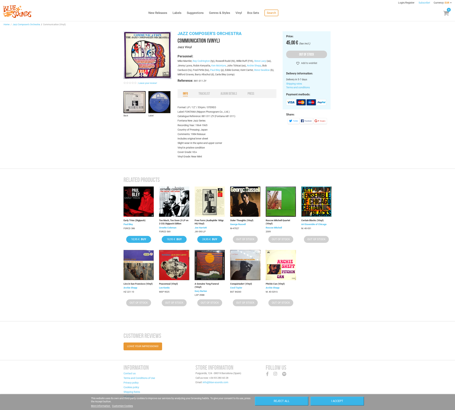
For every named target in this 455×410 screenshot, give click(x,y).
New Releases (157, 13)
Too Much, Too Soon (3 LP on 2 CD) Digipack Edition (173, 222)
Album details (229, 93)
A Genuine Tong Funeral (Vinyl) (207, 285)
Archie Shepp (254, 65)
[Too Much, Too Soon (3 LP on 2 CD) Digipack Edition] (174, 202)
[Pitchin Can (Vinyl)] (281, 265)
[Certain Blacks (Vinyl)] (316, 202)
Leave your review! (147, 83)
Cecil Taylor (236, 287)
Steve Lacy (260, 61)
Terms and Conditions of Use (139, 378)
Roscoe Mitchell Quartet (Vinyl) (278, 222)
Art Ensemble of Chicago (313, 224)
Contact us (130, 373)
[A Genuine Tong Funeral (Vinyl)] (210, 265)
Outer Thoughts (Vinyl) (241, 220)
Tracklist (204, 93)
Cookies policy (131, 387)
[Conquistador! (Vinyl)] (245, 265)
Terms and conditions (298, 87)
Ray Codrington (201, 61)
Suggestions (195, 13)
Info (185, 93)
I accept (337, 401)
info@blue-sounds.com (215, 382)
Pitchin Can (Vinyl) (275, 283)
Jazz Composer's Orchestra (26, 24)
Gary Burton (201, 291)
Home (7, 24)
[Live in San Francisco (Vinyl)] (139, 265)
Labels (177, 13)
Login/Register (406, 2)
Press (251, 93)
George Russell (238, 224)
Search (271, 13)
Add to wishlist (309, 63)
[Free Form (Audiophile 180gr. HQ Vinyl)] (210, 202)
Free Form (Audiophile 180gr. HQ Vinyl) (209, 222)
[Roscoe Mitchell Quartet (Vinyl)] (281, 202)
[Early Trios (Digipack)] (139, 202)
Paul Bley (215, 70)
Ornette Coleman (167, 227)
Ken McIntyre (218, 65)
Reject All (282, 401)
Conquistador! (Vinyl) (241, 283)
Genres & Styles (219, 13)
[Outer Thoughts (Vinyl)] (245, 202)
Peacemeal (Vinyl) (168, 283)
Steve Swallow (262, 70)
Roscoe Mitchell (274, 227)
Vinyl (238, 13)
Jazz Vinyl (185, 47)
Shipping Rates (132, 391)
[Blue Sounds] (17, 11)
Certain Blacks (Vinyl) (312, 220)
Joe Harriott (201, 227)
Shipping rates (294, 83)
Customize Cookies (122, 405)
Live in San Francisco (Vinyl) (138, 283)
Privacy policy (131, 382)
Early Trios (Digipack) (135, 220)
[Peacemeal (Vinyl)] (174, 265)
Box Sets (253, 13)
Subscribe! (424, 2)
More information (101, 405)
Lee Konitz (164, 287)
